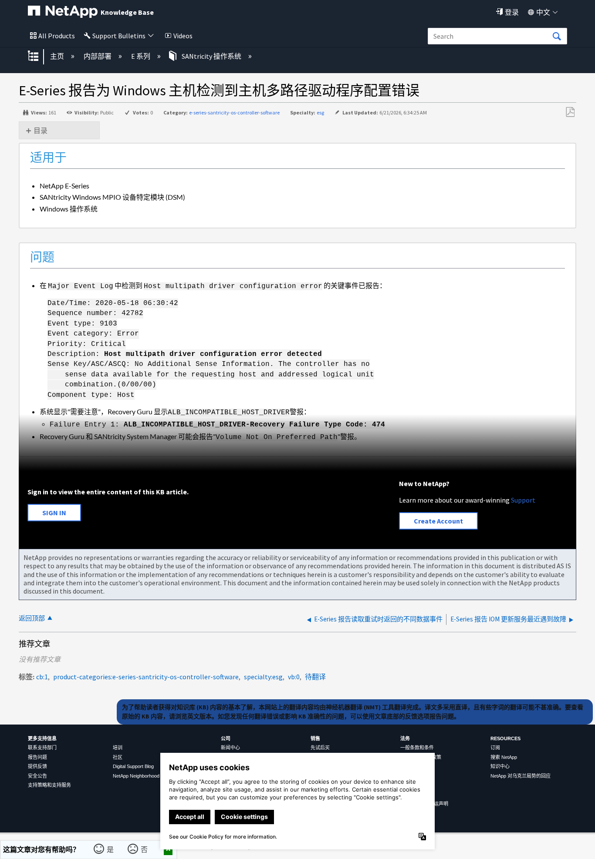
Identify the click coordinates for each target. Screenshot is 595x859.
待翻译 (315, 676)
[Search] (556, 36)
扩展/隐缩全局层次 (38, 56)
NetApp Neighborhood (136, 775)
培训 (117, 747)
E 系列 (141, 56)
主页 (57, 56)
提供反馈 (37, 766)
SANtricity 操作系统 (211, 56)
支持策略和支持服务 (49, 785)
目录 (40, 130)
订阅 (495, 747)
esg (320, 112)
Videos (183, 35)
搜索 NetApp (503, 757)
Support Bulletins (118, 35)
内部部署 (98, 56)
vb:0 (294, 676)
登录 (512, 12)
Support (523, 500)
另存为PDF (570, 112)
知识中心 (500, 766)
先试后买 (320, 747)
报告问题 (37, 757)
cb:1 (42, 676)
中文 (543, 12)
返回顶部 (32, 618)
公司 (225, 738)
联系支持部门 (42, 747)
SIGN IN (54, 512)
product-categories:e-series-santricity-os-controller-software (146, 676)
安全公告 (37, 775)
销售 (315, 738)
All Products (56, 35)
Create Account (438, 521)
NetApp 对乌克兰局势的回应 (520, 775)
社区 (117, 757)
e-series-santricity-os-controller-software (234, 112)
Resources (505, 738)
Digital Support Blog (133, 766)
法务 (405, 738)
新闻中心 (230, 747)
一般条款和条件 (417, 747)
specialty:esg (263, 676)
